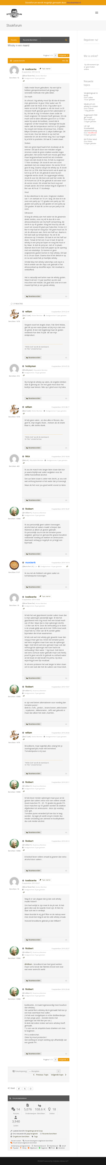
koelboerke (30, 69)
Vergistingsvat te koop (34, 1131)
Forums (14, 40)
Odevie (90, 108)
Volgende (63, 55)
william (28, 311)
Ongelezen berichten (21, 1136)
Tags (36, 1136)
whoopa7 (91, 119)
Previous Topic (41, 1074)
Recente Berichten (30, 40)
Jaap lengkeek (32, 1133)
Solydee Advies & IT (60, 1161)
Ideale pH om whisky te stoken (91, 105)
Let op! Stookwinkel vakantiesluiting (90, 128)
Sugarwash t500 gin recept (90, 116)
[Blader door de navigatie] (97, 12)
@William (28, 964)
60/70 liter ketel (90, 139)
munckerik (30, 562)
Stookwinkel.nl (74, 2)
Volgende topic (58, 1074)
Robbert (29, 508)
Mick (27, 456)
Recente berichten (49, 1133)
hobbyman (30, 366)
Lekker (90, 97)
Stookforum (92, 133)
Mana (90, 141)
